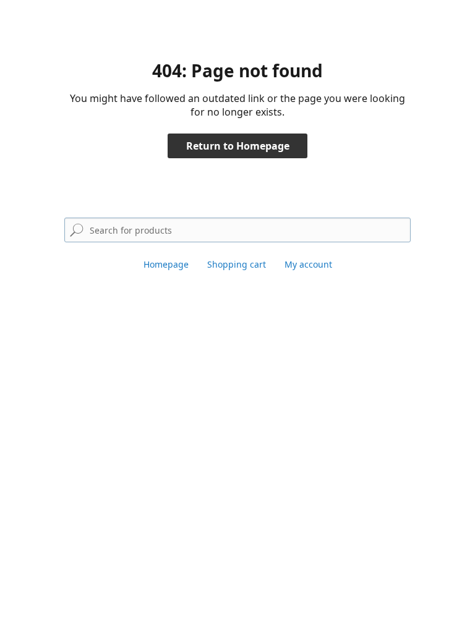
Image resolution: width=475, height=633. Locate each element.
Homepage (166, 264)
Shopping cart (236, 264)
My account (308, 264)
